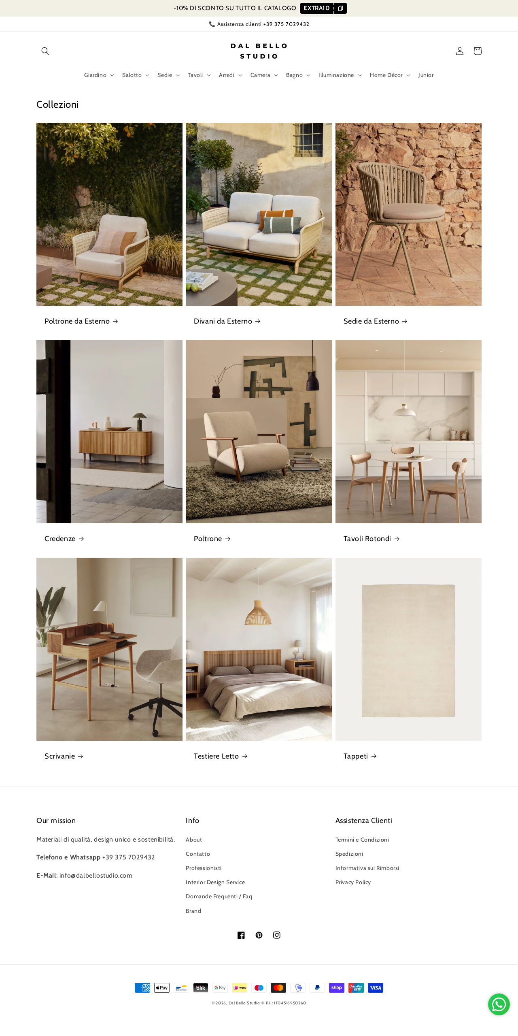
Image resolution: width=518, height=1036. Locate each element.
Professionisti (203, 868)
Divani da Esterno (223, 321)
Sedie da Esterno (371, 321)
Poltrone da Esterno (77, 321)
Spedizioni (349, 853)
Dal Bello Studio (244, 1003)
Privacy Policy (353, 882)
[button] (45, 51)
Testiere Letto (216, 756)
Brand (193, 910)
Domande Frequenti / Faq (219, 896)
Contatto (198, 853)
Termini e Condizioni (362, 839)
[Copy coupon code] (340, 8)
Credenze (60, 538)
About (194, 839)
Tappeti (356, 756)
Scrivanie (60, 756)
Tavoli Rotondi (367, 538)
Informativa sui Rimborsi (367, 868)
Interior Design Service (215, 882)
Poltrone (208, 538)
